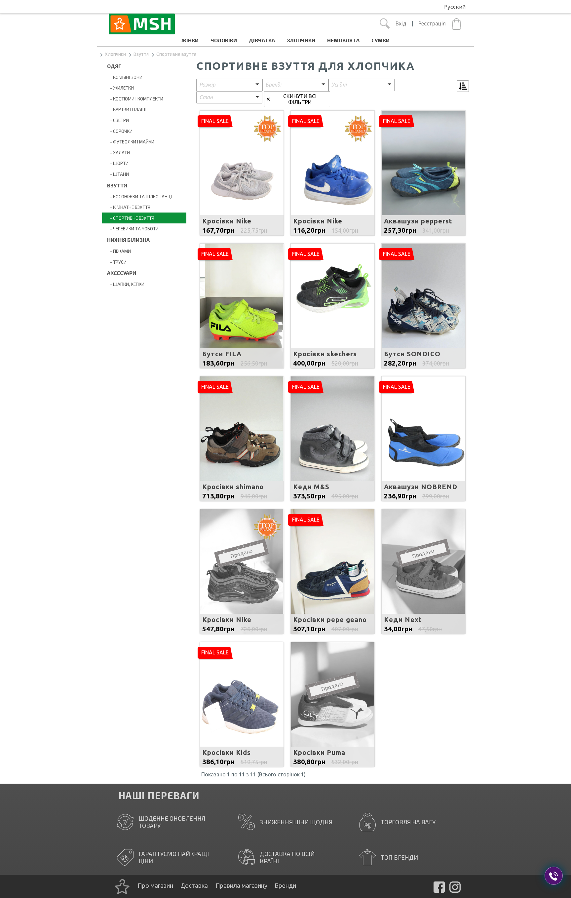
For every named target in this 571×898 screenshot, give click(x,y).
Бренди (285, 885)
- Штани (118, 174)
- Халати (118, 152)
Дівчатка (262, 40)
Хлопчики (301, 40)
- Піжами (119, 251)
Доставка (194, 885)
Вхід (401, 23)
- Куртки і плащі (126, 109)
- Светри (118, 120)
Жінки (190, 40)
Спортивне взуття (176, 54)
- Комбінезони (124, 77)
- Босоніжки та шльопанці (139, 196)
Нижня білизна (128, 240)
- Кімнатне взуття (128, 207)
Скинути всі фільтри (300, 99)
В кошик (241, 190)
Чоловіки (223, 40)
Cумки (380, 40)
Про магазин (155, 885)
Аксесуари (121, 273)
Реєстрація (432, 23)
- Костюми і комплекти (135, 98)
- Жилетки (120, 88)
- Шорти (118, 163)
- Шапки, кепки (125, 284)
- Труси (117, 262)
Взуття (141, 54)
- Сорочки (120, 131)
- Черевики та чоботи (133, 228)
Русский (455, 6)
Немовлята (343, 40)
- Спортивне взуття (130, 218)
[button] (229, 85)
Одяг (114, 66)
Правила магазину (241, 885)
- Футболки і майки (130, 141)
